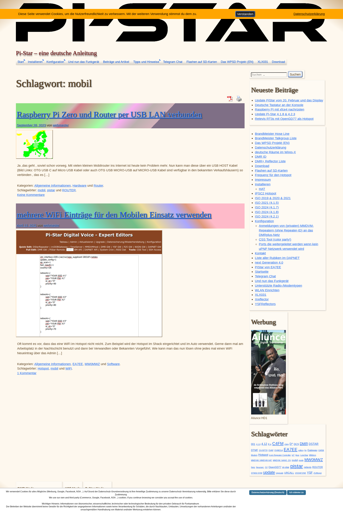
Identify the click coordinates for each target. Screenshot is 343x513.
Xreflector (262, 299)
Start (21, 62)
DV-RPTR (263, 450)
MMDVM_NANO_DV (282, 460)
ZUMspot (318, 473)
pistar (51, 190)
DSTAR (314, 443)
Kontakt (260, 253)
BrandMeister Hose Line (272, 134)
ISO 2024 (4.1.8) (267, 212)
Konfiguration (55, 62)
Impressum (263, 179)
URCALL (289, 473)
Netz (253, 467)
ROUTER (69, 190)
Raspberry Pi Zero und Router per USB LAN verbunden (109, 114)
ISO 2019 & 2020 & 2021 (273, 198)
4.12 (264, 444)
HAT (262, 189)
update (269, 472)
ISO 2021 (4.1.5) (267, 203)
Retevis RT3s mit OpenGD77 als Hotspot (284, 119)
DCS (296, 444)
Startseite (262, 271)
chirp (286, 444)
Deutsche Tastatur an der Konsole (279, 105)
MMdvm (312, 455)
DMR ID (260, 156)
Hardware (79, 185)
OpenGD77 (275, 467)
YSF (310, 472)
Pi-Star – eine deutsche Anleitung (56, 53)
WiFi (68, 368)
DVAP (271, 450)
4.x (269, 444)
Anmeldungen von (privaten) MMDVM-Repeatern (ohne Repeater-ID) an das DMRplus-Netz (286, 230)
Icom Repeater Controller (280, 455)
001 (253, 444)
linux (297, 455)
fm (305, 450)
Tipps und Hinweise (146, 62)
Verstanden (245, 14)
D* (291, 443)
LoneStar (304, 455)
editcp (301, 450)
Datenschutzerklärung (270, 147)
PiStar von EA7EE (268, 267)
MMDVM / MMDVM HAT (261, 460)
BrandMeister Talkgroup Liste (276, 138)
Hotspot (43, 368)
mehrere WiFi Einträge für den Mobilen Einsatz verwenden (114, 214)
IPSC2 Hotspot (265, 193)
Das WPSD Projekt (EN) (237, 62)
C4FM (278, 443)
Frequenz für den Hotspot (273, 175)
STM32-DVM (256, 473)
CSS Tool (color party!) (275, 239)
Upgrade (279, 473)
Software (113, 364)
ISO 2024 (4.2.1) (267, 216)
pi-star (285, 467)
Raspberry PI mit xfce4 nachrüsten (279, 109)
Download (278, 62)
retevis (307, 467)
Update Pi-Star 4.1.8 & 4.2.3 (275, 114)
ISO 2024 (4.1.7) (267, 207)
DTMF (254, 450)
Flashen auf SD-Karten (202, 62)
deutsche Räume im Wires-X (275, 152)
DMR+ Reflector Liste (270, 161)
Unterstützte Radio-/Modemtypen (278, 285)
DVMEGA (278, 450)
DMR (304, 444)
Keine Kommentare (31, 195)
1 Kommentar (26, 373)
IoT (293, 455)
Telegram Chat (172, 62)
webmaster (60, 125)
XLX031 (263, 62)
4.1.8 (258, 444)
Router (98, 185)
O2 (266, 467)
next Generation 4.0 (269, 262)
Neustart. (260, 467)
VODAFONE (300, 473)
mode (301, 460)
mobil (41, 190)
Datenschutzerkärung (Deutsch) (268, 492)
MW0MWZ (92, 364)
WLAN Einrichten (267, 290)
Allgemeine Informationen (52, 185)
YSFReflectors (265, 304)
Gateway (312, 450)
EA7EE (78, 364)
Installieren (35, 62)
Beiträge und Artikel (116, 62)
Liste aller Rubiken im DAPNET (277, 258)
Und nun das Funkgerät (83, 62)
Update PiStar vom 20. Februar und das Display (289, 100)
